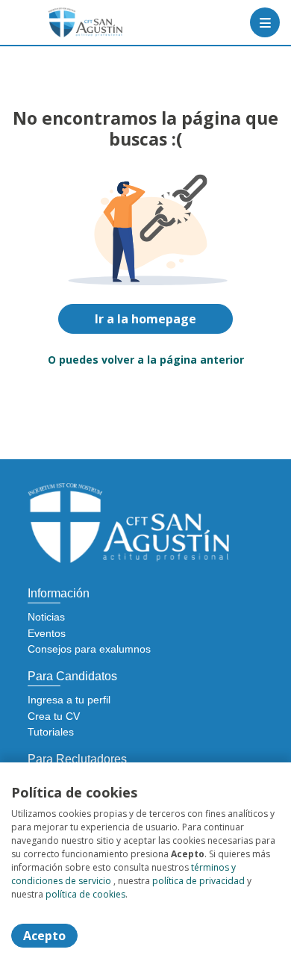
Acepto (44, 935)
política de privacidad (198, 880)
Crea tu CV (54, 716)
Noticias (46, 617)
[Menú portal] (265, 22)
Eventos (47, 633)
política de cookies (85, 894)
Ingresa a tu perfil (69, 700)
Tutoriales (51, 732)
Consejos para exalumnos (89, 649)
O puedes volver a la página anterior (146, 359)
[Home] (64, 22)
